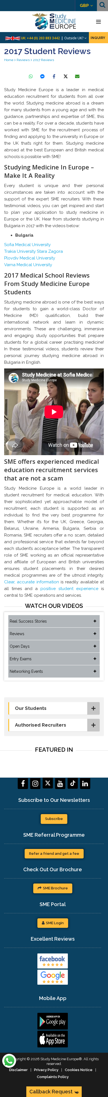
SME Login (55, 923)
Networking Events (26, 671)
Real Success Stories (28, 621)
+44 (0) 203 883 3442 (43, 38)
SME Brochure (55, 888)
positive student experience (69, 588)
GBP (84, 5)
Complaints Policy (53, 1077)
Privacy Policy (46, 1070)
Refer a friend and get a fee (54, 853)
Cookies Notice (78, 1070)
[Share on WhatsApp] (30, 76)
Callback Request (51, 1091)
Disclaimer (18, 1070)
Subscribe (54, 819)
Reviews (17, 634)
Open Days (20, 646)
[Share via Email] (77, 76)
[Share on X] (65, 76)
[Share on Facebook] (54, 76)
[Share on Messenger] (42, 76)
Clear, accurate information (31, 581)
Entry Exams (21, 659)
